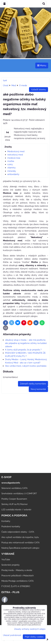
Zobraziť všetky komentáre (33, 383)
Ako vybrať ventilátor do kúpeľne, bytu (20, 537)
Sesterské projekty (10, 565)
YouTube (5, 559)
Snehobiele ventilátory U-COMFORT (19, 493)
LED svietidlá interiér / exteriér (16, 509)
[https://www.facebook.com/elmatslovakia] (4, 602)
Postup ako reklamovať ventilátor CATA (20, 542)
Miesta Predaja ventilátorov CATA (17, 581)
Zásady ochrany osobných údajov (29, 629)
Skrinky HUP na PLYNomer (14, 504)
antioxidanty (13, 174)
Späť (5, 80)
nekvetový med (15, 154)
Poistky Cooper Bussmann (14, 499)
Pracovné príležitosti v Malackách (17, 575)
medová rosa (13, 158)
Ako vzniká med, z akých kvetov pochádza (25, 366)
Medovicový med (15, 151)
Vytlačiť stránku (38, 89)
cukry (10, 164)
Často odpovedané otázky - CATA (17, 532)
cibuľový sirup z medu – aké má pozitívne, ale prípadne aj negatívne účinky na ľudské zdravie (26, 343)
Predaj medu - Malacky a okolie (16, 570)
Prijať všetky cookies (34, 637)
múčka (10, 161)
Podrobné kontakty (10, 526)
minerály (11, 171)
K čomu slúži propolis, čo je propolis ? (23, 349)
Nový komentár (38, 389)
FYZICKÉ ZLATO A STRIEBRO (15, 586)
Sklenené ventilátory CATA (14, 488)
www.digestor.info (10, 483)
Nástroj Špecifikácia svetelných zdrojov (20, 548)
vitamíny (11, 167)
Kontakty (5, 521)
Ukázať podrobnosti (12, 635)
